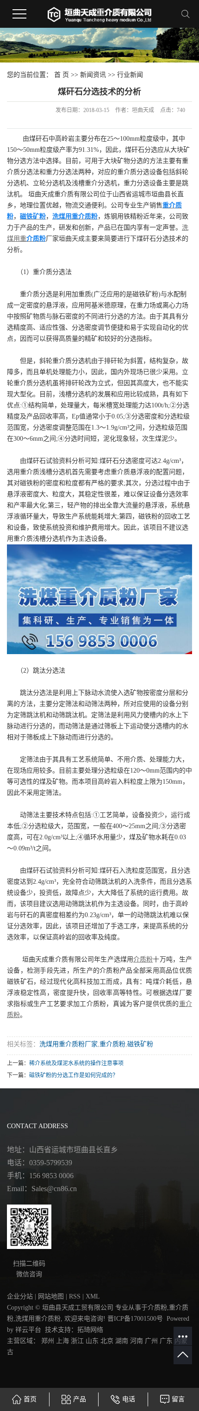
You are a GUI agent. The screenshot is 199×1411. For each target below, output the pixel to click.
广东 (166, 1340)
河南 (136, 1340)
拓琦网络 (90, 1329)
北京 (106, 1340)
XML (93, 1296)
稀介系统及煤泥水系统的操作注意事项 (76, 1063)
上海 (62, 1340)
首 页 (61, 74)
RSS (75, 1296)
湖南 (121, 1340)
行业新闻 (130, 74)
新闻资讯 (93, 74)
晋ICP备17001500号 (135, 1318)
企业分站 (20, 1296)
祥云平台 (28, 1329)
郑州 (47, 1340)
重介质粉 (112, 1044)
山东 (92, 1340)
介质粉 (157, 1307)
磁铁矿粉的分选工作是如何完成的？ (73, 1075)
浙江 (77, 1340)
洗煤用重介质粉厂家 (68, 1044)
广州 (151, 1340)
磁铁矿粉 (140, 1044)
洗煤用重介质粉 (38, 1318)
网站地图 (51, 1296)
